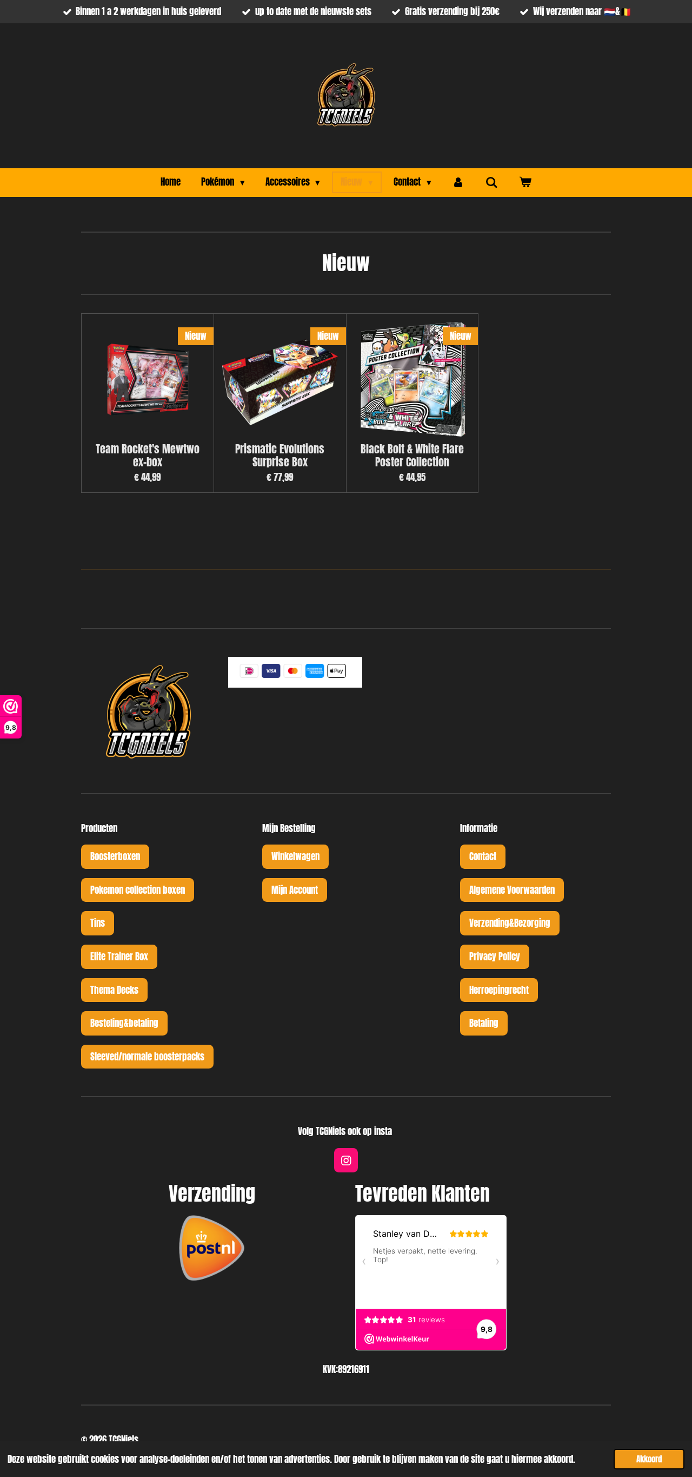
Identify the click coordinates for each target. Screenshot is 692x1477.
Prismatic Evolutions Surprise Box (279, 456)
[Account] (458, 182)
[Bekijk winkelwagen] (525, 182)
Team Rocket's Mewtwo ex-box (147, 456)
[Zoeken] (492, 182)
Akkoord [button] (649, 1459)
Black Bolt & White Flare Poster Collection (412, 456)
